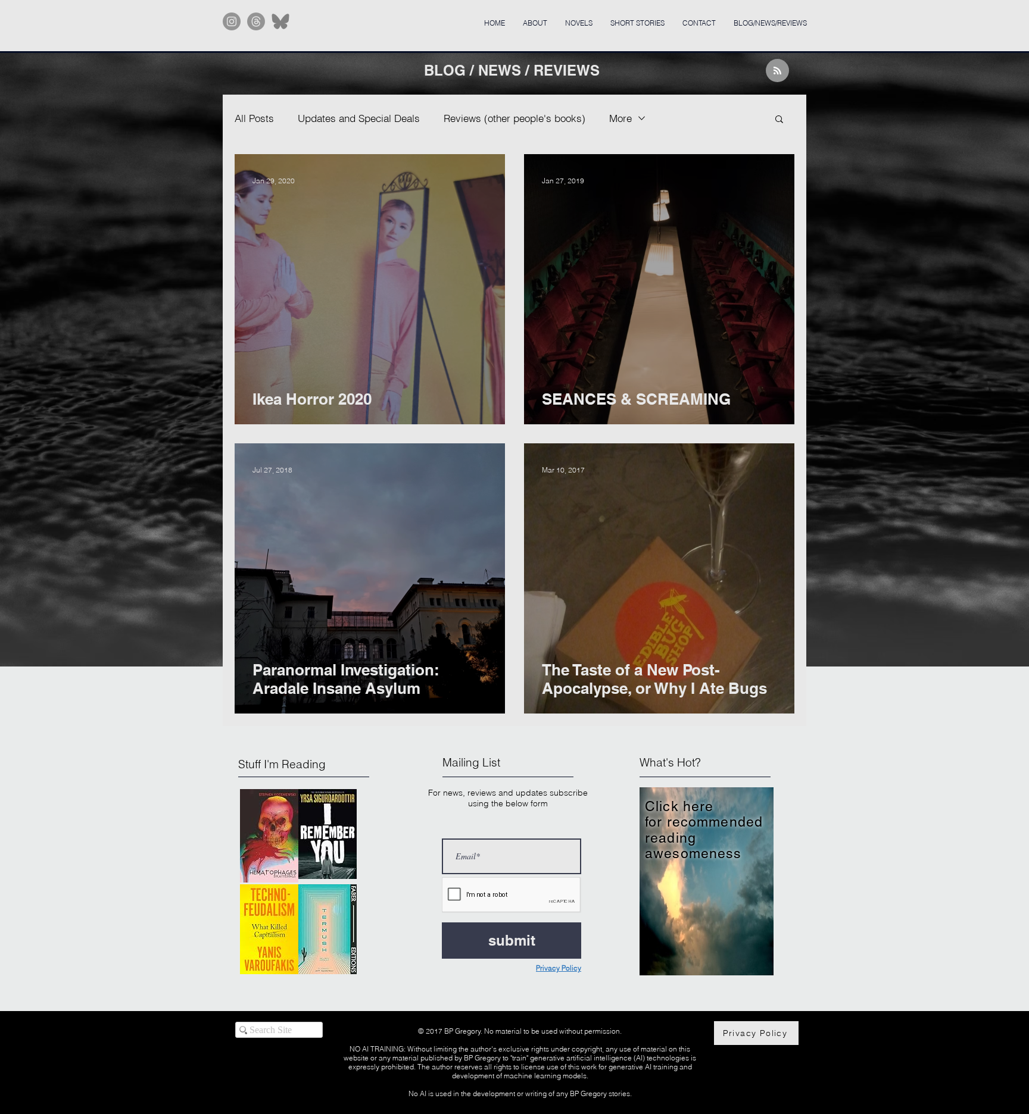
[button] (779, 120)
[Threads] (256, 21)
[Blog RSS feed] (777, 71)
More (620, 118)
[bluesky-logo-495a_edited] (280, 21)
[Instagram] (232, 21)
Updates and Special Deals (359, 118)
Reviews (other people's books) (514, 118)
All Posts (254, 118)
